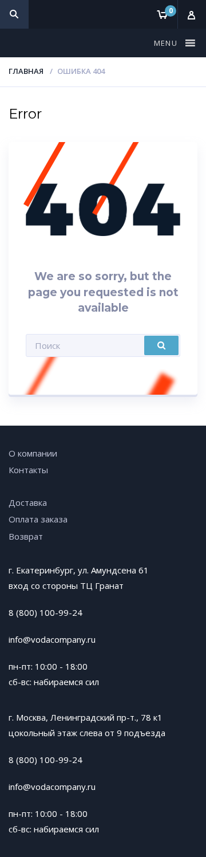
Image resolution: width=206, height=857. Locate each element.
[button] (167, 43)
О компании (33, 453)
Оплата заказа (38, 519)
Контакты (28, 469)
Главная (26, 71)
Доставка (28, 502)
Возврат (26, 536)
